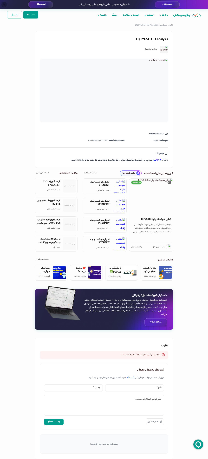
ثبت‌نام (130, 378)
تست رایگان (167, 4)
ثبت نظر (52, 422)
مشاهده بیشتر (91, 173)
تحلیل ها (163, 25)
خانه (171, 25)
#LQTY (157, 160)
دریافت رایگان (156, 322)
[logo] (187, 15)
